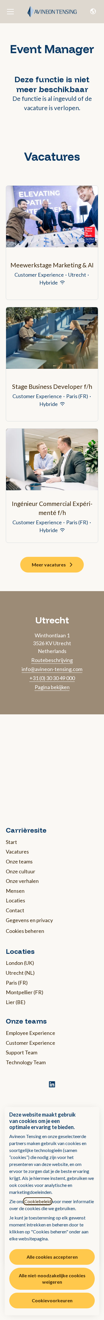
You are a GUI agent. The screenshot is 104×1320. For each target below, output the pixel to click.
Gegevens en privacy (29, 920)
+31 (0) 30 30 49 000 (52, 678)
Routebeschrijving (52, 660)
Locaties (15, 900)
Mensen (15, 891)
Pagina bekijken (52, 687)
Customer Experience (30, 1043)
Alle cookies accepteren (52, 1257)
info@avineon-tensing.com (52, 669)
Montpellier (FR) (24, 992)
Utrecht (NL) (20, 973)
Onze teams (19, 861)
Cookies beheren (25, 931)
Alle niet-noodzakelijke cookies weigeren (52, 1279)
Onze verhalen (22, 881)
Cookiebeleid (37, 1201)
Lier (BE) (15, 1002)
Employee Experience (30, 1033)
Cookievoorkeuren (52, 1300)
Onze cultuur (20, 871)
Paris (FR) (17, 982)
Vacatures (17, 851)
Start (11, 842)
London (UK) (20, 963)
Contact (15, 910)
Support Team (21, 1052)
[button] (93, 11)
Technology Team (26, 1062)
